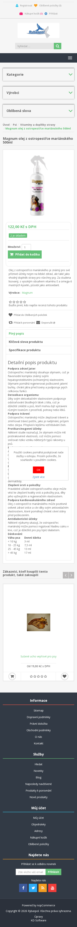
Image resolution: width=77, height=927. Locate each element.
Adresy (38, 831)
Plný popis (16, 333)
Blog (38, 777)
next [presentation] (71, 575)
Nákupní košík (38, 837)
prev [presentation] (65, 575)
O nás (38, 737)
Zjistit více (39, 477)
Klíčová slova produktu (26, 342)
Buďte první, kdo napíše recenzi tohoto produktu (38, 305)
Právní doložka (38, 723)
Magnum (27, 292)
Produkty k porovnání (38, 790)
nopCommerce (46, 905)
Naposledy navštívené (38, 784)
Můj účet (38, 818)
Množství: (14, 247)
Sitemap (39, 710)
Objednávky (38, 824)
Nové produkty (38, 797)
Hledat (38, 764)
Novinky (38, 771)
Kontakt (38, 743)
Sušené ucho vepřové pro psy (38, 656)
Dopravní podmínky (38, 717)
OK (38, 470)
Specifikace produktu (25, 350)
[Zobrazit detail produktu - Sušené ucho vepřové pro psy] (38, 619)
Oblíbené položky (38, 844)
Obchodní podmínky (39, 730)
